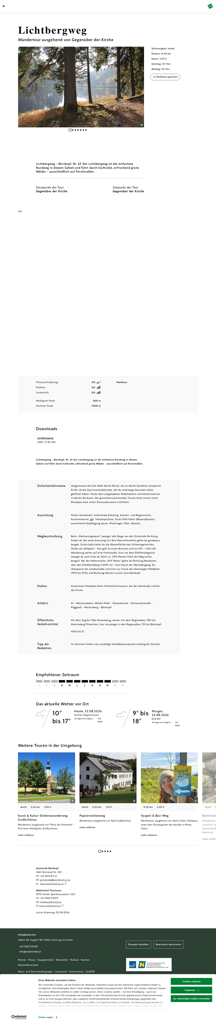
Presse (32, 959)
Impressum (61, 971)
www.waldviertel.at (50, 905)
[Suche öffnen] (18, 6)
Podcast (74, 959)
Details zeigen (45, 1017)
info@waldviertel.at (50, 902)
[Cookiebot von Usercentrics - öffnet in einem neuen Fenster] (19, 1017)
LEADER (90, 971)
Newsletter (62, 959)
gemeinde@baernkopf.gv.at (55, 879)
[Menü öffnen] (3, 6)
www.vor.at (77, 631)
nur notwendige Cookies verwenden (191, 998)
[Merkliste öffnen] (14, 6)
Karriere (85, 959)
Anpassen (190, 990)
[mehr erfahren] (46, 794)
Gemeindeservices (28, 965)
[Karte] (10, 6)
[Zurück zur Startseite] (210, 6)
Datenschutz (76, 971)
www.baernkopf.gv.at (52, 883)
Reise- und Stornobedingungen (35, 971)
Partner (22, 959)
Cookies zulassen (191, 981)
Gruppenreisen (45, 959)
